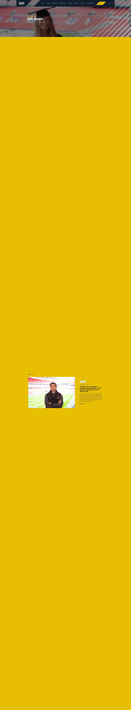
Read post (82, 403)
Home (29, 374)
